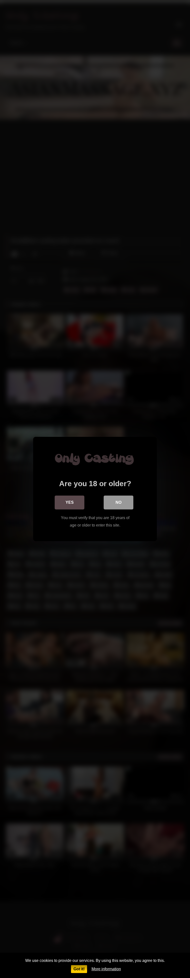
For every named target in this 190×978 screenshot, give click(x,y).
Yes (70, 502)
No (118, 502)
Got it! (79, 969)
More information (106, 969)
